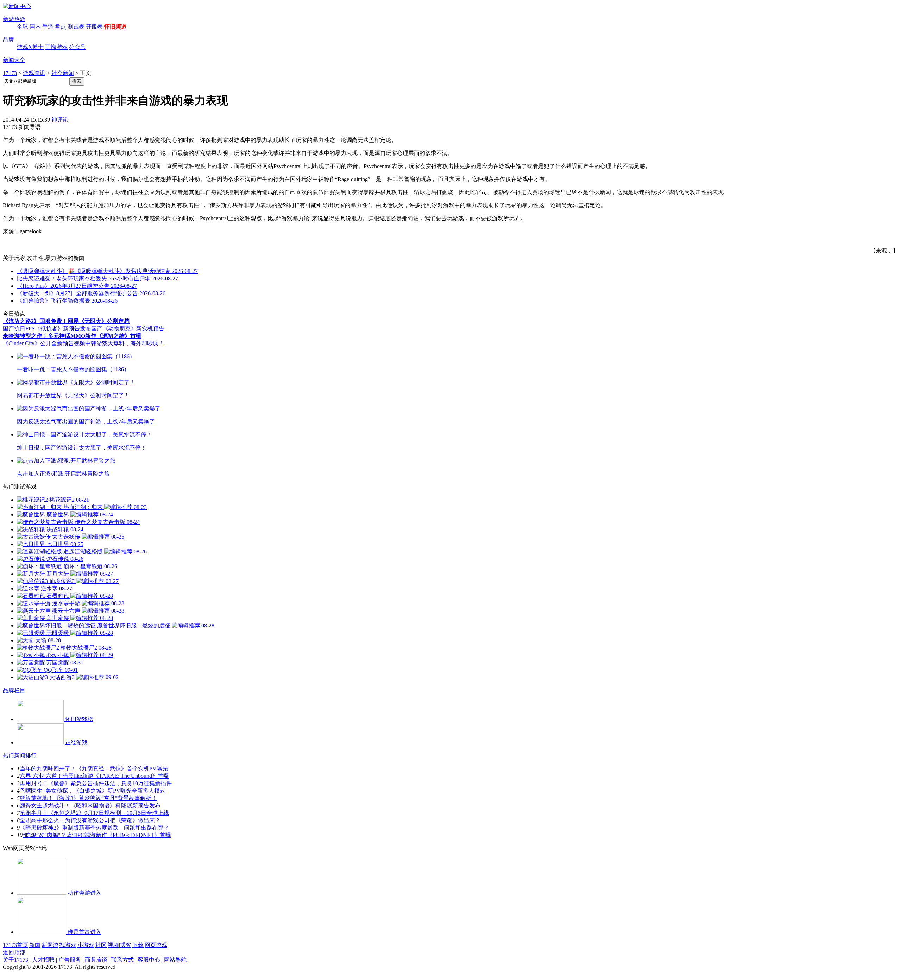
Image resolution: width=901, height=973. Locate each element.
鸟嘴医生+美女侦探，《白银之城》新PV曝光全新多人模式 (92, 791)
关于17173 (15, 960)
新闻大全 (14, 60)
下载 (138, 945)
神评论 (59, 120)
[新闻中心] (17, 6)
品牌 (8, 40)
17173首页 (15, 945)
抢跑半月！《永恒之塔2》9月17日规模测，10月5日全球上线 (94, 813)
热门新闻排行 (20, 755)
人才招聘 (43, 960)
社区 (101, 945)
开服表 (94, 27)
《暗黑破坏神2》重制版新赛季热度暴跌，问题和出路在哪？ (94, 828)
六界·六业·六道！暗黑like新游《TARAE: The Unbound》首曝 (94, 776)
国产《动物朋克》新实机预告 (127, 328)
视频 (113, 945)
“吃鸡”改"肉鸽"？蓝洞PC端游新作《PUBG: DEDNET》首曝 (97, 835)
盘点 (60, 27)
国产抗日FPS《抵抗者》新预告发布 (47, 328)
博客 (125, 945)
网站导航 (175, 960)
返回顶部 (14, 952)
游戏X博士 (30, 47)
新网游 (50, 945)
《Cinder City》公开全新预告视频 (44, 343)
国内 (35, 27)
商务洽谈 (96, 960)
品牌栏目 (14, 690)
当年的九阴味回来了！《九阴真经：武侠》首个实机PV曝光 (94, 768)
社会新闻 (62, 73)
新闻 (34, 945)
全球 (22, 27)
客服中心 (149, 960)
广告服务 (69, 960)
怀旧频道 (115, 27)
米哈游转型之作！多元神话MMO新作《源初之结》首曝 (72, 336)
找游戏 (67, 945)
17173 (10, 73)
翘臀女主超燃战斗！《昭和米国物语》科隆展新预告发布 (90, 805)
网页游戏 (156, 945)
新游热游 (14, 19)
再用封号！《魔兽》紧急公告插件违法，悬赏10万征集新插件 (96, 783)
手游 (47, 27)
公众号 (77, 47)
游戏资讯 (34, 73)
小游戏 (85, 945)
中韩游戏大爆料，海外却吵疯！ (124, 343)
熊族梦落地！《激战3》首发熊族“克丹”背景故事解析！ (88, 798)
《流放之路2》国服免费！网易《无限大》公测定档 (66, 321)
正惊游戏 (56, 47)
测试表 (76, 27)
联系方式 (122, 960)
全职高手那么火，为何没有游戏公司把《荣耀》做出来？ (90, 820)
